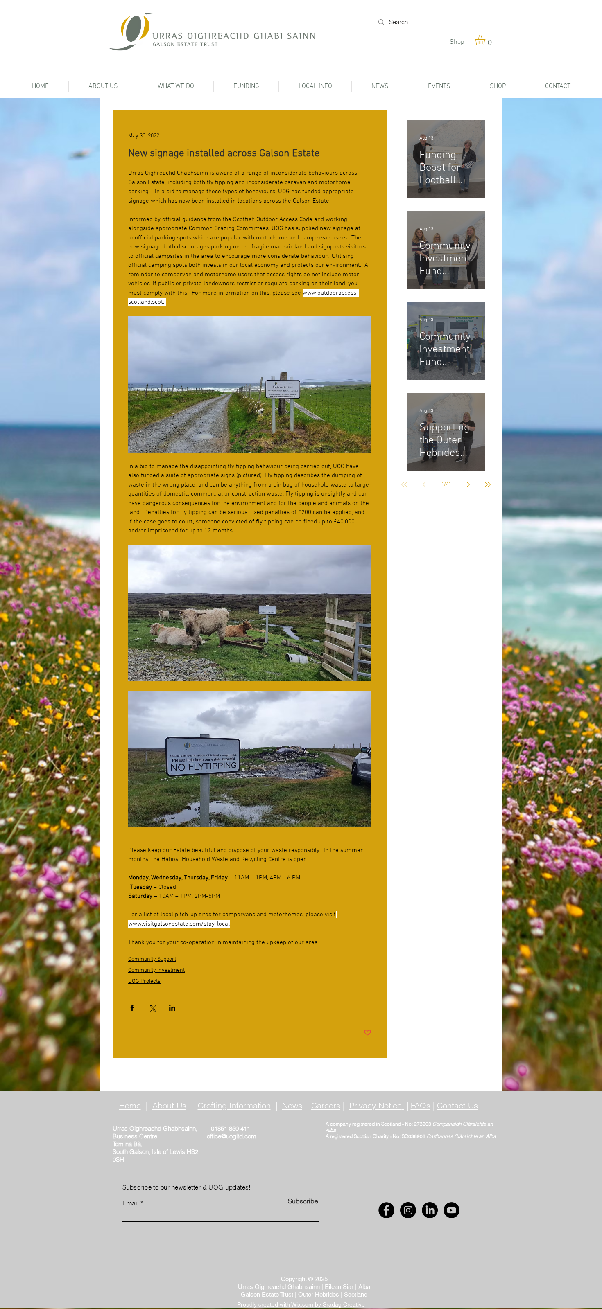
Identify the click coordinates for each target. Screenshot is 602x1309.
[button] (486, 40)
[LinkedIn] (430, 1210)
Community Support (152, 959)
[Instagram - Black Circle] (408, 1210)
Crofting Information (234, 1105)
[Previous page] (423, 484)
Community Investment (156, 970)
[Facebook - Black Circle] (386, 1210)
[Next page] (468, 484)
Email (130, 1203)
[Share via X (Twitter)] (152, 1008)
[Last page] (487, 484)
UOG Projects (144, 981)
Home (130, 1105)
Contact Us (457, 1105)
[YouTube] (451, 1210)
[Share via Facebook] (132, 1008)
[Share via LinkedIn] (172, 1008)
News (292, 1105)
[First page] (404, 484)
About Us (169, 1105)
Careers (325, 1105)
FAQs (420, 1105)
